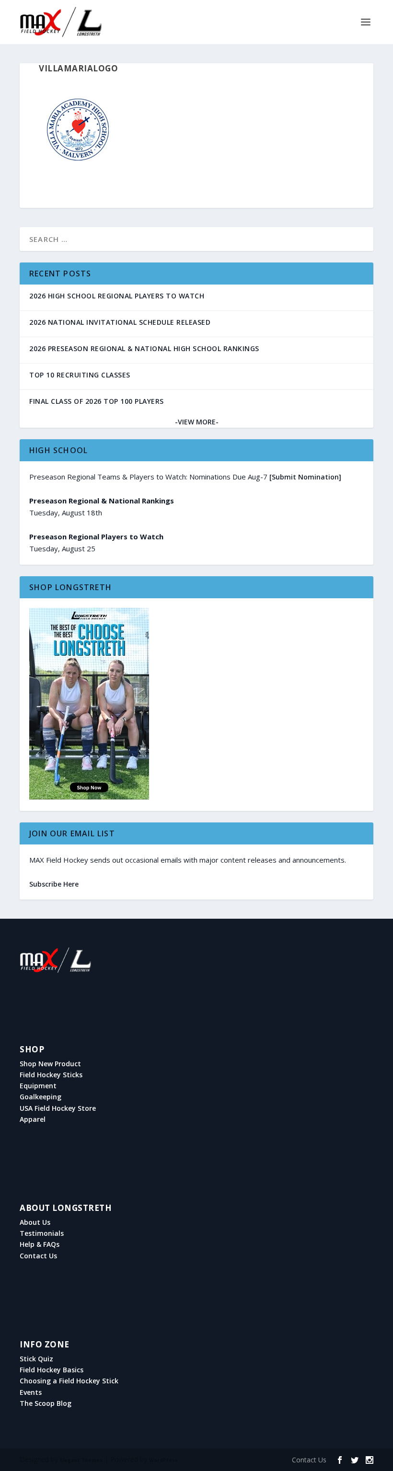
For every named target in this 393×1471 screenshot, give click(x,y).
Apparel (33, 1119)
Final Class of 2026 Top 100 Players (96, 401)
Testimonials (42, 1233)
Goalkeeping (40, 1097)
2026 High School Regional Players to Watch (116, 295)
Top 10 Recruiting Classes (79, 374)
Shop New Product (50, 1064)
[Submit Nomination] (305, 476)
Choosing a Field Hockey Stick (69, 1381)
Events (31, 1392)
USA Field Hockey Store (58, 1108)
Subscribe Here (54, 884)
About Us (35, 1222)
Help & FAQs (39, 1244)
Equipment (38, 1086)
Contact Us (38, 1256)
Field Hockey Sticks (51, 1075)
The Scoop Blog (45, 1403)
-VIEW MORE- (197, 421)
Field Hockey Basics (51, 1370)
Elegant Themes (81, 1460)
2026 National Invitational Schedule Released (119, 322)
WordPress (163, 1460)
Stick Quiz (36, 1359)
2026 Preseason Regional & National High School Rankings (144, 348)
